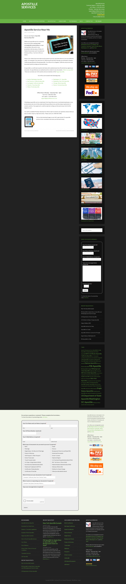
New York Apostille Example (87, 308)
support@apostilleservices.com (97, 11)
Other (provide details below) (59, 471)
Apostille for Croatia (85, 329)
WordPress (74, 580)
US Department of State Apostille (89, 316)
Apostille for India (97, 350)
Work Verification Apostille (89, 404)
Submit (85, 290)
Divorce (54, 448)
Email (24, 441)
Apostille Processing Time (98, 13)
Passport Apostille (90, 384)
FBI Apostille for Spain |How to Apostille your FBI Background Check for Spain (52, 542)
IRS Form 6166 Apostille (88, 373)
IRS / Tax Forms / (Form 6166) (59, 462)
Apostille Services (29, 5)
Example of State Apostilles (27, 532)
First (24, 428)
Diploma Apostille (91, 363)
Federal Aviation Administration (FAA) (61, 464)
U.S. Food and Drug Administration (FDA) (62, 460)
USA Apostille (84, 130)
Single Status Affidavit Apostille (91, 388)
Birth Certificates (68, 523)
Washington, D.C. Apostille (59, 79)
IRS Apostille (99, 370)
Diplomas (66, 548)
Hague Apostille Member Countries (89, 115)
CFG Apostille (99, 357)
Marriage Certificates (69, 526)
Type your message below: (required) (90, 263)
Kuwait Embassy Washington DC (91, 374)
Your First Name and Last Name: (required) (35, 423)
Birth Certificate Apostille (94, 354)
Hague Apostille (60, 71)
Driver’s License (68, 554)
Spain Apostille (88, 393)
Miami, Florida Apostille (33, 87)
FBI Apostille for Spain (86, 369)
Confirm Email (54, 441)
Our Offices (84, 160)
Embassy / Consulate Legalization (29, 529)
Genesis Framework (66, 580)
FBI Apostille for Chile (86, 339)
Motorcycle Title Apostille (85, 378)
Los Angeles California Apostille (35, 83)
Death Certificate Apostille (92, 361)
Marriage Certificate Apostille (95, 376)
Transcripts (67, 545)
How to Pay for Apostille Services (29, 539)
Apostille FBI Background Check (87, 350)
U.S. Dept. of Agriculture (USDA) (33, 462)
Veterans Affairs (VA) (57, 466)
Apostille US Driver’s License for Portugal (90, 332)
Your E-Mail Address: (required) (91, 257)
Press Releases (24, 545)
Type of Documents (85, 204)
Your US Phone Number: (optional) (32, 431)
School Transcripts (29, 457)
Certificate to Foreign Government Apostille (89, 357)
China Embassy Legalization (93, 359)
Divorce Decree (68, 532)
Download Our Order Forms (87, 220)
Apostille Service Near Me (37, 29)
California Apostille (86, 356)
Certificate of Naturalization (32, 469)
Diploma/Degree (56, 457)
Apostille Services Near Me (27, 523)
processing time (85, 52)
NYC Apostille (83, 382)
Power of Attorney (29, 453)
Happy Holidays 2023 (86, 323)
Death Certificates (69, 529)
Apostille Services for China (87, 326)
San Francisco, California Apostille (35, 81)
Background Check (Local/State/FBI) (61, 451)
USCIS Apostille (98, 393)
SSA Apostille (93, 393)
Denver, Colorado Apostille (60, 85)
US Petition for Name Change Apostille (90, 320)
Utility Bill (66, 558)
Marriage (27, 448)
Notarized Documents (57, 453)
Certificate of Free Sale (30, 471)
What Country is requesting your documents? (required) (38, 481)
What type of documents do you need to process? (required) (39, 444)
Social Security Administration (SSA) (34, 464)
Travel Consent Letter (30, 460)
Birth (26, 446)
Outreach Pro (57, 580)
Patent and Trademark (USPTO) (33, 466)
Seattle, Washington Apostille (34, 79)
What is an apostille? (68, 70)
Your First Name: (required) (90, 244)
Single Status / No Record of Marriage (34, 451)
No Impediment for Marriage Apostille (94, 380)
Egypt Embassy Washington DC (88, 335)
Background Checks (69, 539)
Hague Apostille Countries (27, 535)
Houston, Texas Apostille (33, 85)
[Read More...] (50, 536)
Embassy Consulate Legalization (88, 145)
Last (52, 428)
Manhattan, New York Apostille (61, 81)
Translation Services (85, 174)
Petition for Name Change (58, 469)
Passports (66, 551)
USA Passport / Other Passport (32, 455)
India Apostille (93, 370)
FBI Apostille (95, 366)
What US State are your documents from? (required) (37, 474)
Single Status (67, 535)
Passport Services (85, 189)
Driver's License (56, 455)
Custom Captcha (87, 283)
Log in (79, 580)
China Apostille (84, 359)
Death (53, 446)
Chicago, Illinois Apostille (59, 83)
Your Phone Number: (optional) (91, 251)
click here (86, 297)
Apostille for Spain (85, 351)
